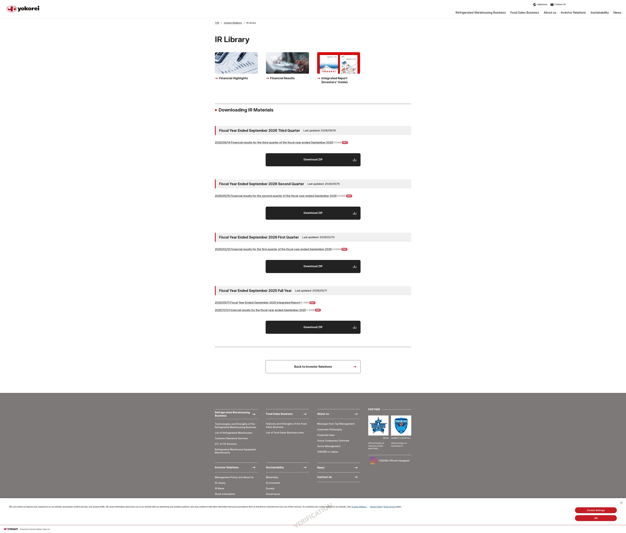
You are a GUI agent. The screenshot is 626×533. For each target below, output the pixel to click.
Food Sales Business (524, 12)
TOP (217, 22)
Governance (273, 494)
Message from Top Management (336, 423)
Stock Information (225, 494)
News (617, 12)
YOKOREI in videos (327, 451)
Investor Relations (573, 12)
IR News (219, 488)
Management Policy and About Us (234, 477)
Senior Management (328, 446)
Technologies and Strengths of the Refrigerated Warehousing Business (235, 425)
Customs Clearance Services (231, 438)
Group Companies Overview (333, 440)
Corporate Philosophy (329, 429)
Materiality (272, 477)
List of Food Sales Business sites (285, 432)
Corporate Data (326, 435)
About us (550, 12)
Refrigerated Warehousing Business (481, 12)
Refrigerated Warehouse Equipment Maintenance (235, 451)
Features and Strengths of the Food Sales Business (286, 425)
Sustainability (599, 12)
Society (270, 488)
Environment (273, 482)
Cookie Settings (596, 510)
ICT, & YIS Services (226, 443)
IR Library (220, 482)
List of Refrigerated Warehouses (233, 432)
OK (596, 518)
